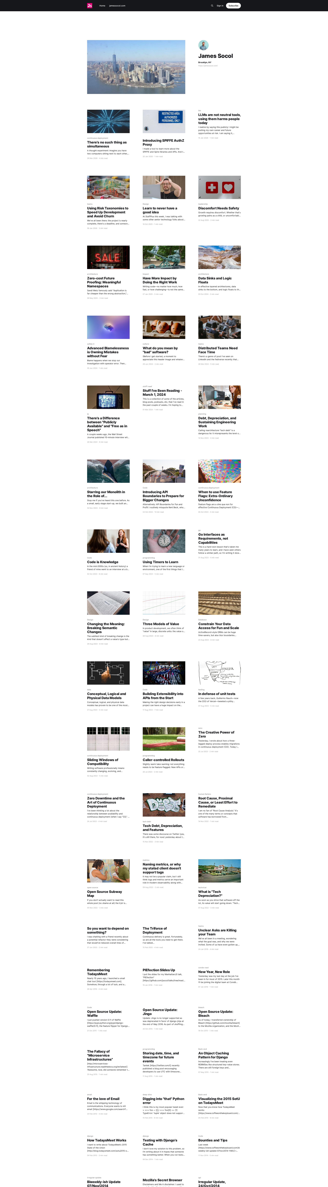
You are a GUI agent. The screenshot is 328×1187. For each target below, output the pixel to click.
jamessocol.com (117, 5)
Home (102, 5)
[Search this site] (212, 6)
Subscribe (233, 5)
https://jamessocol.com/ (208, 66)
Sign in (220, 5)
